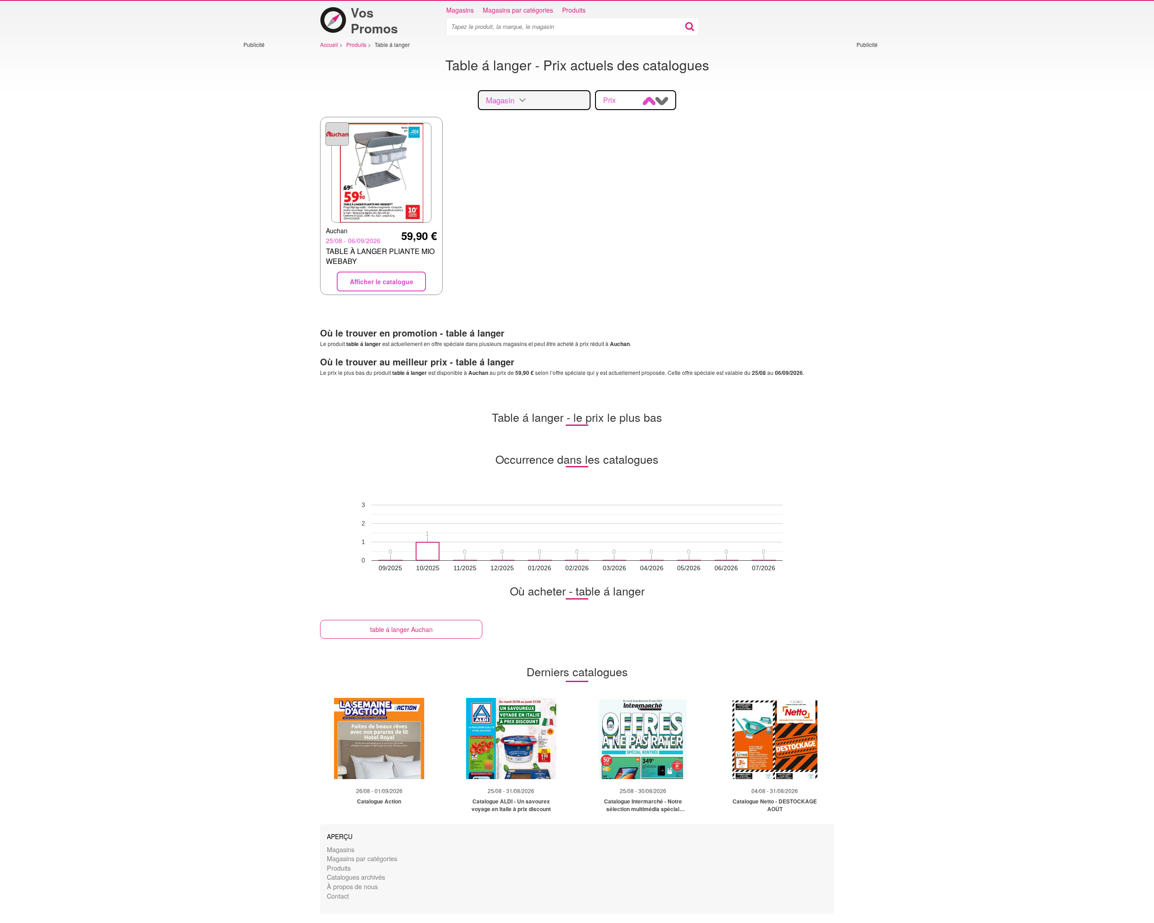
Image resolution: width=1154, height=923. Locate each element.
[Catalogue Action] (379, 738)
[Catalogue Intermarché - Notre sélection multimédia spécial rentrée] (643, 738)
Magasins (460, 9)
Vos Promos (374, 20)
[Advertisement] (270, 183)
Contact (338, 895)
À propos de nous (352, 886)
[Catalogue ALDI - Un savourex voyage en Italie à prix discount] (511, 738)
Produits (574, 9)
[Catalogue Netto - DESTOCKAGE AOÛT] (775, 738)
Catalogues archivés (356, 876)
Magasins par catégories (518, 9)
